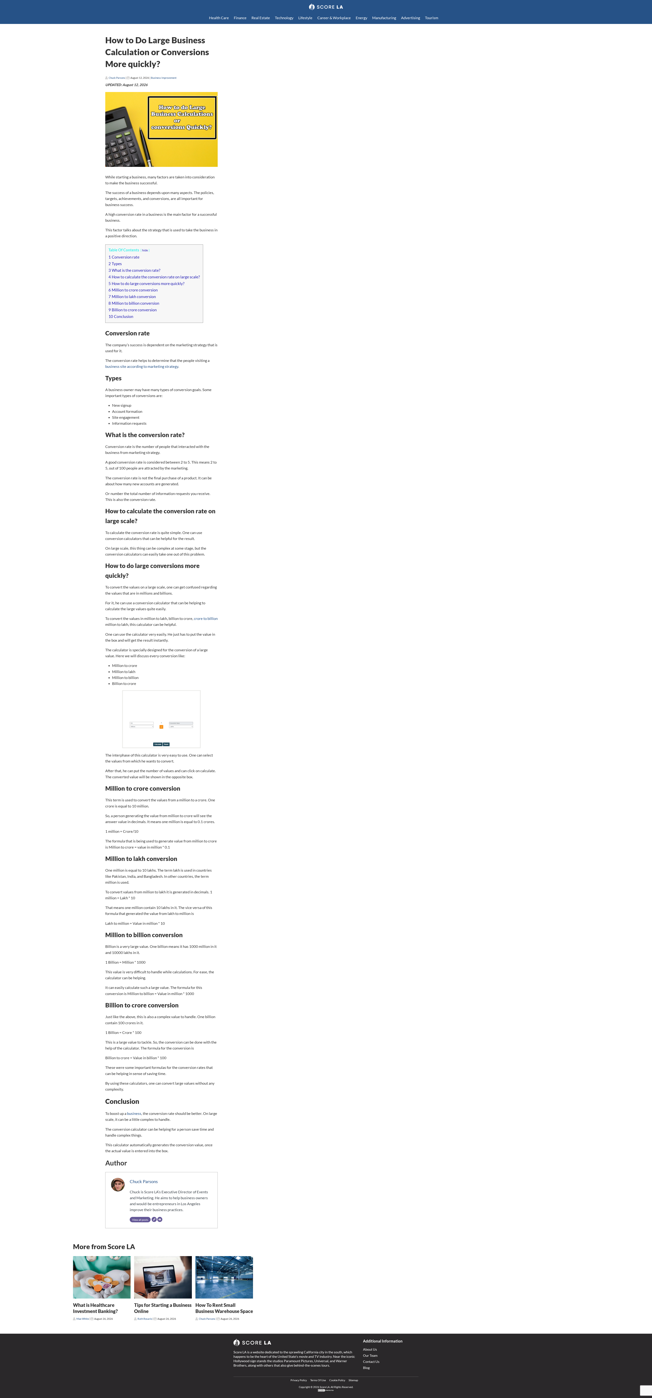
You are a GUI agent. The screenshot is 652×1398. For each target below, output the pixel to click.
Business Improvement (164, 77)
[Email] (159, 1219)
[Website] (154, 1219)
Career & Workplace (334, 17)
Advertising (410, 17)
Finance (240, 17)
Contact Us (371, 1361)
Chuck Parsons (117, 77)
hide (145, 250)
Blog (366, 1368)
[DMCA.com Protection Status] (326, 1391)
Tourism (431, 17)
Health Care (219, 17)
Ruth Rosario (145, 1318)
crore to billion (206, 618)
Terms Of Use (318, 1380)
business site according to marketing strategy (141, 366)
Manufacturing (384, 17)
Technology (284, 17)
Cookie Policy (337, 1380)
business (134, 1113)
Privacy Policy (299, 1380)
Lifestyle (305, 17)
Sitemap (353, 1380)
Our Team (370, 1355)
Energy (361, 17)
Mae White (82, 1318)
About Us (370, 1349)
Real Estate (260, 17)
